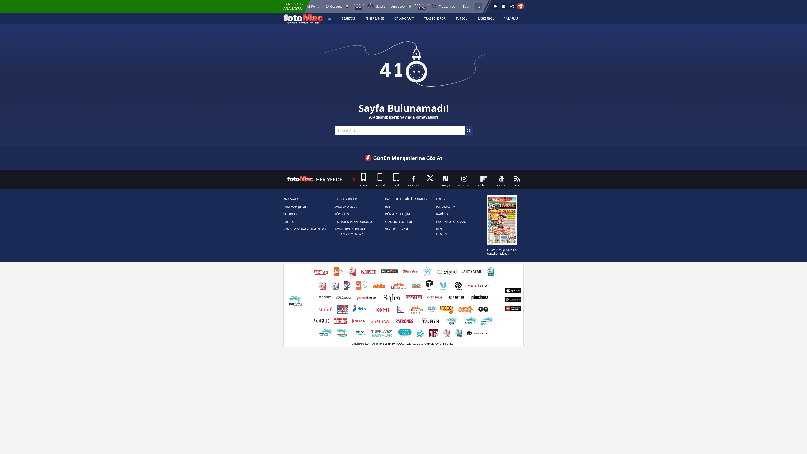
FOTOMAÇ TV (445, 207)
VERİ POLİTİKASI (396, 229)
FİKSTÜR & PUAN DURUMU (353, 222)
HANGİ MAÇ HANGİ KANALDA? (304, 229)
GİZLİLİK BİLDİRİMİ (398, 222)
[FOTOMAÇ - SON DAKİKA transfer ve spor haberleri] (303, 18)
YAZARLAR (290, 214)
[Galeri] (504, 6)
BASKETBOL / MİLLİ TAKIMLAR (406, 199)
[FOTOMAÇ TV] (495, 6)
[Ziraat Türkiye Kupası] (520, 6)
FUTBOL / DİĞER (345, 199)
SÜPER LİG (341, 214)
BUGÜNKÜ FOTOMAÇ (451, 222)
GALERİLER (443, 199)
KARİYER (442, 214)
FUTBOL (288, 222)
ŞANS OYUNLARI (345, 207)
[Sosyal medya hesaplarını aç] (512, 6)
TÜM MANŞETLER (295, 207)
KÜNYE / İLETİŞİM (397, 214)
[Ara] (469, 131)
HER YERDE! (330, 179)
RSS (387, 207)
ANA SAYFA (291, 199)
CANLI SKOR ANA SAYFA (293, 6)
